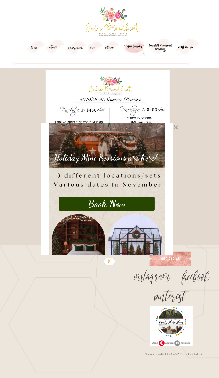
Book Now (107, 203)
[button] (105, 157)
